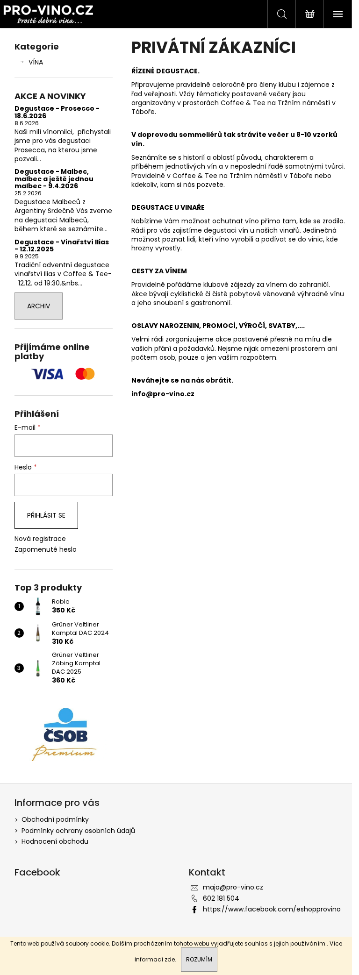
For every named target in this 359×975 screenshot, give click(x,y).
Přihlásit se (46, 515)
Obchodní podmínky (55, 819)
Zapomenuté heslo (45, 549)
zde (170, 959)
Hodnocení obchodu (55, 841)
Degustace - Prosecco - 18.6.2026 (57, 112)
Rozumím (199, 959)
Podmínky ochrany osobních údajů (78, 830)
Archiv (38, 306)
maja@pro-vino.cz (233, 887)
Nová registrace (40, 538)
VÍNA (36, 62)
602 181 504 (221, 898)
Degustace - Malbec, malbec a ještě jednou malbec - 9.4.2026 (53, 179)
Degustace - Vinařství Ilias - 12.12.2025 (61, 246)
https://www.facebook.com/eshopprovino (272, 909)
